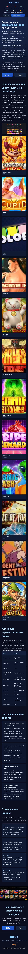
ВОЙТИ (7, 15)
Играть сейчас (7, 75)
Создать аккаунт (8, 928)
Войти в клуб (21, 928)
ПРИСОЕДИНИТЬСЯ (18, 15)
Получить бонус (20, 75)
